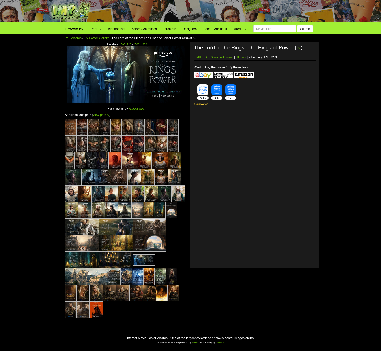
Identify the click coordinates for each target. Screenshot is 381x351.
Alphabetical (116, 29)
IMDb (199, 57)
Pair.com (220, 342)
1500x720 (125, 44)
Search (305, 29)
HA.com (241, 57)
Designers (190, 29)
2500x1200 (140, 44)
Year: (95, 29)
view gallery (101, 114)
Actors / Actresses (144, 29)
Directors (169, 29)
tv (299, 47)
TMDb (195, 342)
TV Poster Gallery (96, 38)
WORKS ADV (136, 108)
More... (238, 29)
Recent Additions (215, 29)
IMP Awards (73, 38)
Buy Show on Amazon (219, 57)
